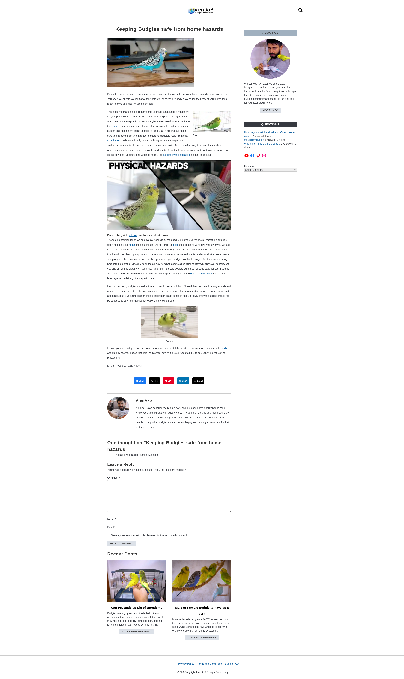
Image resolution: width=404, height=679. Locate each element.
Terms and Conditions (209, 663)
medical (225, 348)
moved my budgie (254, 140)
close (133, 235)
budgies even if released (176, 155)
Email (111, 527)
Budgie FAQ (232, 663)
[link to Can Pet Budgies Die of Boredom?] (136, 581)
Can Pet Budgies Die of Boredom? (136, 607)
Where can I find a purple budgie (262, 143)
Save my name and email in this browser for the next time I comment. (149, 535)
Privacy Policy (186, 663)
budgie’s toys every (201, 273)
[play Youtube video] (169, 195)
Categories (250, 166)
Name (111, 519)
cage (115, 126)
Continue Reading (136, 631)
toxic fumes (113, 140)
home (132, 244)
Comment (113, 477)
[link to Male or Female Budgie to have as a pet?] (201, 581)
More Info (270, 110)
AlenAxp (144, 400)
